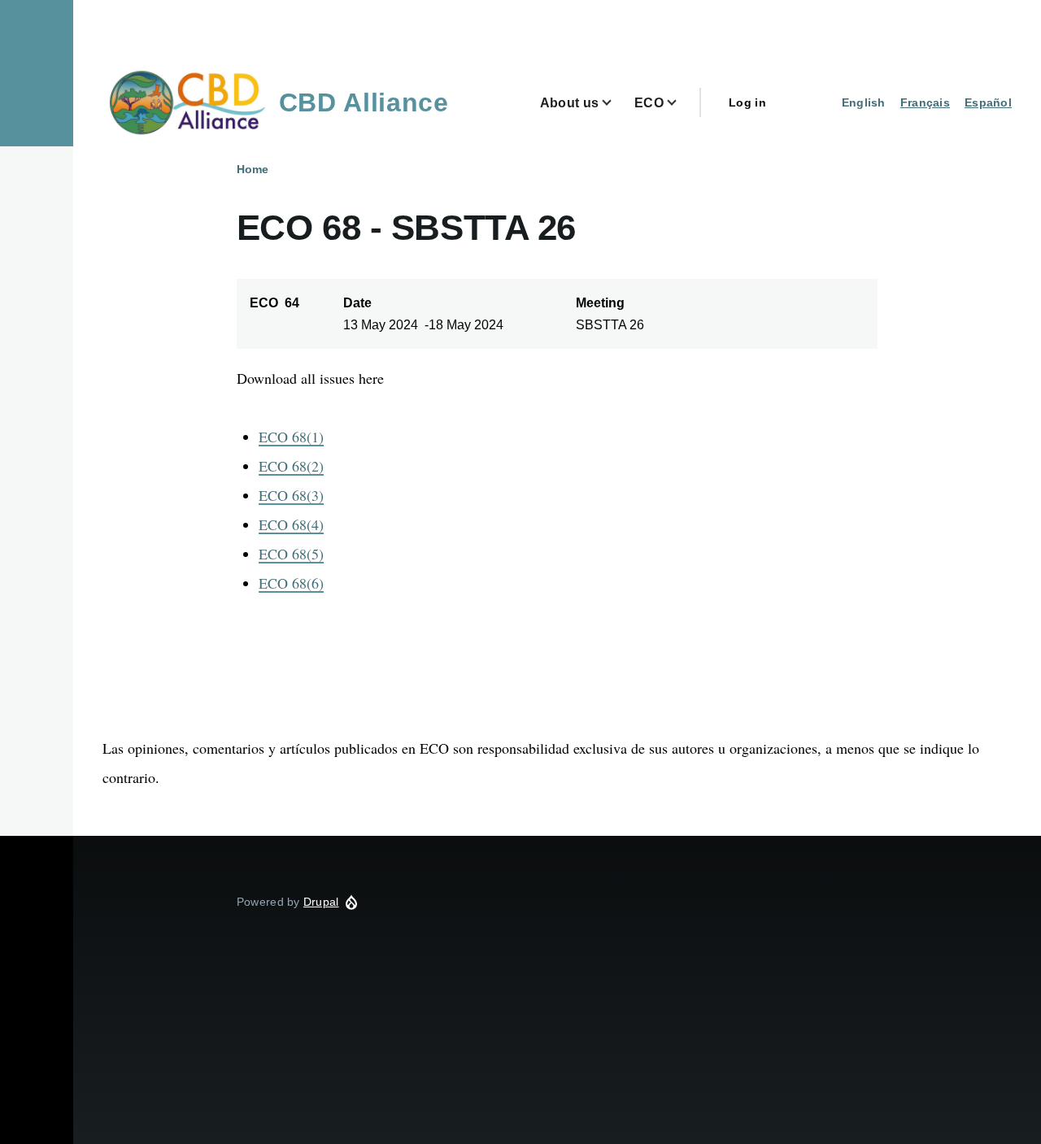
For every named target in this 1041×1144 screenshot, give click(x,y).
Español (988, 102)
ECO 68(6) (291, 583)
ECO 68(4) (291, 524)
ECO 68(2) (291, 466)
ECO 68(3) (291, 495)
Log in (747, 102)
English (864, 102)
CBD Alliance (364, 102)
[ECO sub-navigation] (681, 103)
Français (925, 102)
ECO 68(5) (291, 553)
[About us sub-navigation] (616, 103)
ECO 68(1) (291, 436)
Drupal (321, 901)
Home (252, 169)
